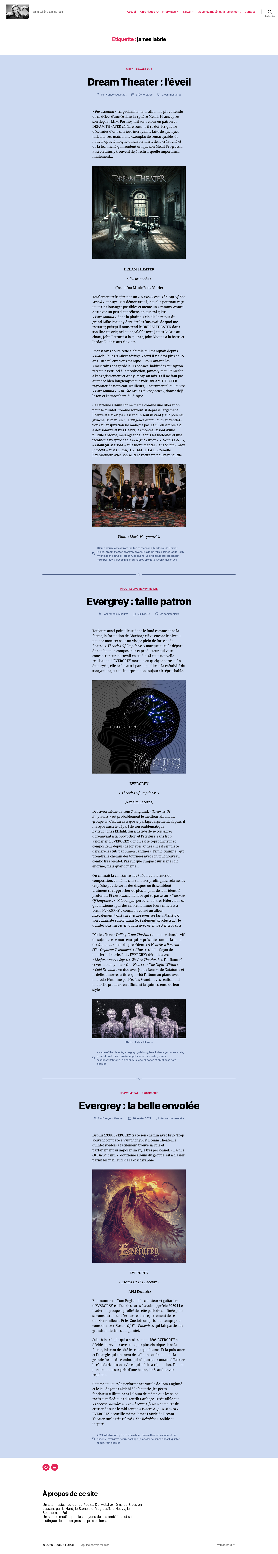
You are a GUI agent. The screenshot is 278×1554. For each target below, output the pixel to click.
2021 (100, 1435)
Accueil (131, 11)
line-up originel (149, 555)
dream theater (114, 551)
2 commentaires (171, 94)
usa (175, 559)
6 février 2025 (144, 94)
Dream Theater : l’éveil (139, 82)
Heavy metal (129, 1093)
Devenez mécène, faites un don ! (219, 11)
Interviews (169, 11)
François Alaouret (116, 94)
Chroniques (147, 11)
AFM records (111, 1435)
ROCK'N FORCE (64, 1545)
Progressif (150, 1093)
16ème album (105, 548)
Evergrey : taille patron (139, 601)
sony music (164, 559)
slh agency (128, 1060)
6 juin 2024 (144, 614)
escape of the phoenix (110, 1052)
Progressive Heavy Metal (139, 588)
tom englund (113, 1442)
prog (132, 559)
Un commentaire (169, 614)
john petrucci (114, 555)
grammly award (133, 551)
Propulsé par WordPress (94, 1545)
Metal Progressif (139, 69)
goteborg (142, 1052)
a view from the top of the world (133, 548)
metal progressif (169, 555)
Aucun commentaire (172, 1118)
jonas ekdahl (104, 1056)
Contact (250, 11)
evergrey (130, 1052)
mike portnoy (105, 559)
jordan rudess (131, 555)
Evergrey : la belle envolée (139, 1105)
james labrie (170, 551)
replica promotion (146, 559)
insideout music (153, 551)
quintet (153, 1056)
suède (139, 1060)
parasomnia (121, 559)
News (187, 11)
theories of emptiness (157, 1060)
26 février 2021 (142, 1118)
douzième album (130, 1435)
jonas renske (120, 1056)
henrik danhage (158, 1052)
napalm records (138, 1056)
